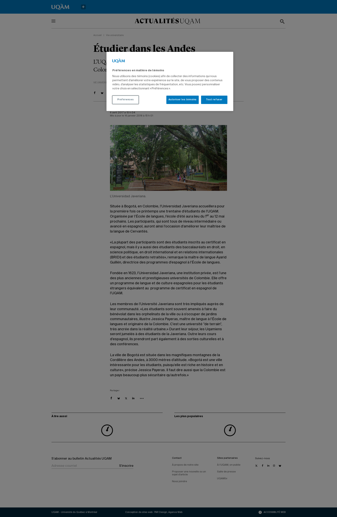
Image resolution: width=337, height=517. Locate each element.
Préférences (125, 100)
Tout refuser (214, 100)
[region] (169, 81)
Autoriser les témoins (182, 100)
